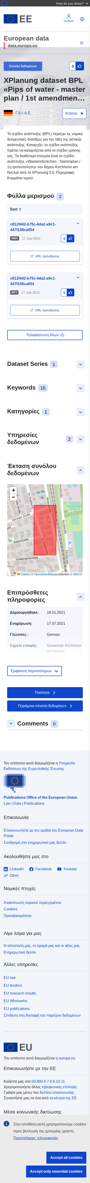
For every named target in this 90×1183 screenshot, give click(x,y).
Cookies (10, 909)
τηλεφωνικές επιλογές (59, 1087)
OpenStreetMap (44, 574)
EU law (10, 978)
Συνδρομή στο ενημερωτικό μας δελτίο (35, 843)
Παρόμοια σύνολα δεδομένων (42, 706)
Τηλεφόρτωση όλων (42, 335)
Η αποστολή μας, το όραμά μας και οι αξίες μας (42, 946)
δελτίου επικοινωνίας (57, 1092)
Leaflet (24, 574)
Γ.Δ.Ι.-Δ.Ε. (23, 113)
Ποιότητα (42, 692)
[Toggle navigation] (81, 43)
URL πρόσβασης (47, 256)
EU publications (17, 1009)
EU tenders (13, 985)
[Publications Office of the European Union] (43, 782)
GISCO (77, 574)
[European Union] (43, 1047)
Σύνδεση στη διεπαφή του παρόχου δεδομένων (42, 1015)
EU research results (20, 993)
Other (14, 875)
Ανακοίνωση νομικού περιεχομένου (32, 903)
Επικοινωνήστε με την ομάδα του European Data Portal (43, 833)
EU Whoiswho (15, 1001)
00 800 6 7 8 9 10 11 (48, 1081)
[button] (72, 3)
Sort (13, 209)
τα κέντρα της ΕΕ (63, 1098)
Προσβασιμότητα (17, 916)
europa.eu (67, 1058)
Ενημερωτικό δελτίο (20, 952)
